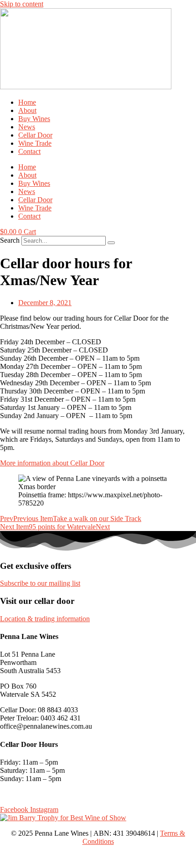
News (26, 127)
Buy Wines (34, 119)
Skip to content (21, 4)
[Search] (111, 242)
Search (10, 240)
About (27, 110)
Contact (29, 151)
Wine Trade (35, 143)
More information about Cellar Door (52, 463)
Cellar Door (35, 135)
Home (27, 102)
